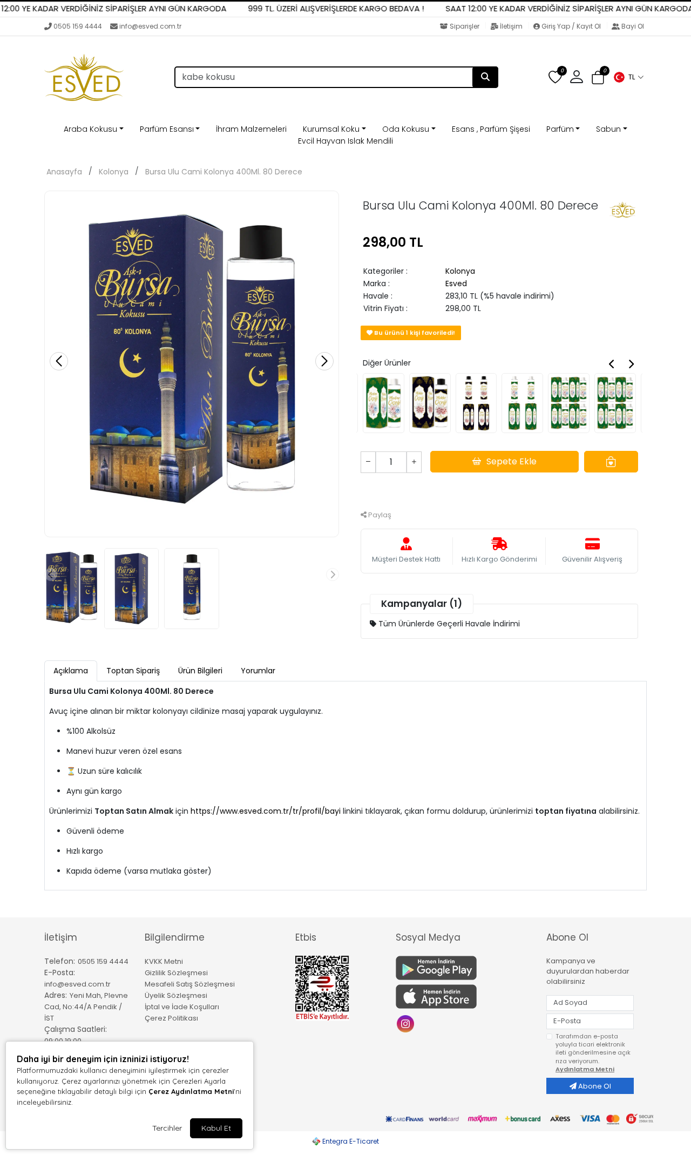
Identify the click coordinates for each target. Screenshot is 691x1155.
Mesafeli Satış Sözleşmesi (190, 984)
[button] (628, 77)
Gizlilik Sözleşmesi (176, 973)
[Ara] (485, 77)
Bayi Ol (632, 26)
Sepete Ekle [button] (511, 461)
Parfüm (560, 129)
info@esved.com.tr (150, 26)
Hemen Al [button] (499, 490)
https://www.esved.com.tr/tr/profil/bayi (266, 811)
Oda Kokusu (405, 129)
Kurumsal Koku (331, 129)
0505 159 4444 (77, 26)
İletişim (511, 26)
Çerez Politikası (171, 1018)
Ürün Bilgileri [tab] (200, 670)
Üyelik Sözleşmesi (176, 995)
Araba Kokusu (90, 129)
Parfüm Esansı (167, 129)
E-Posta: (59, 972)
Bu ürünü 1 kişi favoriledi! (413, 332)
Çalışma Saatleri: (75, 1029)
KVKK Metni (164, 961)
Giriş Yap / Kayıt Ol (571, 26)
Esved (456, 283)
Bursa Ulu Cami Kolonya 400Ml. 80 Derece (223, 171)
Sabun (608, 129)
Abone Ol (594, 1086)
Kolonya (113, 171)
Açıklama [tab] (70, 670)
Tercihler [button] (167, 1128)
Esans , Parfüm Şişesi (491, 129)
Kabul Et (216, 1128)
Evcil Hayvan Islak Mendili (345, 141)
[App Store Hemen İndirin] (464, 996)
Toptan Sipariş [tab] (133, 670)
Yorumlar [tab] (258, 670)
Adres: (55, 995)
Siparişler (464, 26)
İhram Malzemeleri (251, 129)
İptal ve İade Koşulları (182, 1007)
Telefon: (59, 961)
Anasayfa (64, 171)
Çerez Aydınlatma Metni (191, 1091)
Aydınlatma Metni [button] (584, 1069)
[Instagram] (407, 1023)
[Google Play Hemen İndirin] (464, 968)
